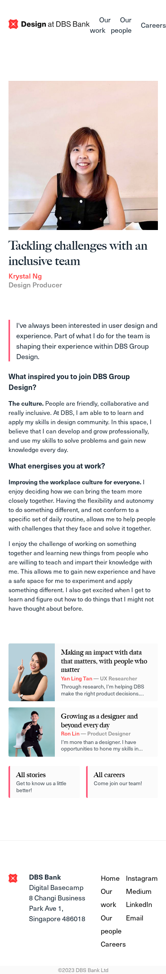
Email (134, 917)
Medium (139, 891)
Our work (100, 24)
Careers (153, 25)
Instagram (142, 878)
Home (110, 878)
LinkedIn (139, 904)
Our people (121, 24)
